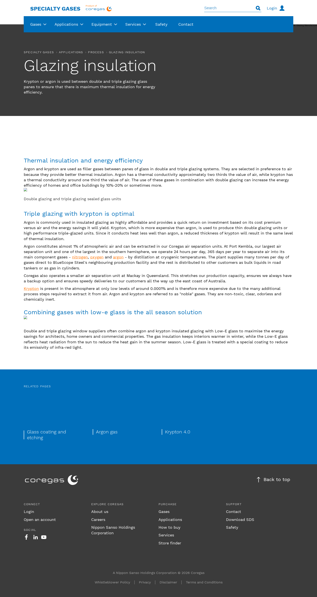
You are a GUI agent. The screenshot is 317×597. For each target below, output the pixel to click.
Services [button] (133, 24)
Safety (232, 527)
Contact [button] (185, 24)
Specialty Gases (55, 8)
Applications (71, 52)
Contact (233, 511)
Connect (32, 504)
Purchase (167, 504)
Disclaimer (168, 582)
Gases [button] (35, 24)
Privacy (145, 582)
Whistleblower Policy (112, 582)
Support (234, 504)
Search (258, 8)
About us (99, 511)
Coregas (99, 8)
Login (29, 511)
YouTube (43, 537)
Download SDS (240, 519)
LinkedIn (35, 537)
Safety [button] (161, 24)
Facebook (26, 537)
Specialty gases (39, 52)
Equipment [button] (101, 24)
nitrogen (80, 257)
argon (118, 257)
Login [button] (272, 8)
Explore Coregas (107, 504)
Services (166, 535)
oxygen (97, 257)
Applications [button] (66, 24)
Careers (98, 519)
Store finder (169, 543)
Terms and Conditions (204, 582)
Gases (163, 511)
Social (30, 529)
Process (96, 52)
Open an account (40, 519)
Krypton (31, 288)
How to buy (169, 527)
